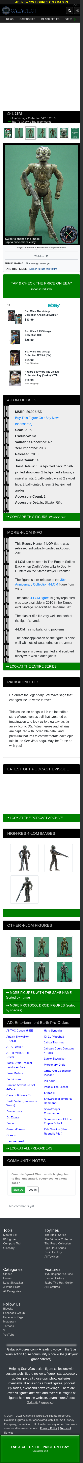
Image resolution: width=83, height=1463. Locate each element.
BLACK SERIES (50, 19)
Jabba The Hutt (54, 1042)
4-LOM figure (39, 598)
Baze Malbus (14, 1073)
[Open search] (69, 10)
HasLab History (54, 1278)
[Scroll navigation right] (75, 19)
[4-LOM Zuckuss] (41, 972)
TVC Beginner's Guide (59, 1273)
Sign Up (18, 1189)
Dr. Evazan (13, 1117)
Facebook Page (13, 1317)
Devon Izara (14, 1111)
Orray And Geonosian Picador (58, 1072)
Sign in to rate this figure (43, 269)
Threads (8, 1326)
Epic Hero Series (55, 1247)
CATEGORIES (27, 19)
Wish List (46, 256)
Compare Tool (12, 1243)
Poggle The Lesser (56, 1086)
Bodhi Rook (13, 1079)
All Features (52, 1286)
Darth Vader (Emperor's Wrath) (21, 1103)
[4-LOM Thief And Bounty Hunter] (18, 972)
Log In (33, 1189)
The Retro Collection (58, 1243)
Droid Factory (53, 1252)
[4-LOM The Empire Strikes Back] (64, 947)
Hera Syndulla (53, 1030)
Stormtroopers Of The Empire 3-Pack (58, 1121)
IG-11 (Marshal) (54, 1036)
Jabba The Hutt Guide (59, 1282)
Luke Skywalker (13, 1282)
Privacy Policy (48, 1428)
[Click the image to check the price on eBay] (41, 194)
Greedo (11, 1135)
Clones (7, 1273)
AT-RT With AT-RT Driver (18, 1055)
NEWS (9, 19)
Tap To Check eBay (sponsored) (32, 121)
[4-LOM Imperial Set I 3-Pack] (41, 947)
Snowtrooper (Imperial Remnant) (58, 1101)
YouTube (9, 1334)
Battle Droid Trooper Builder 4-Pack (19, 1065)
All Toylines (52, 1256)
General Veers (15, 1129)
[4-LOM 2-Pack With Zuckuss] (18, 947)
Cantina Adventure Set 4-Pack (20, 1087)
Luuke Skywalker (54, 1058)
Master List (10, 1234)
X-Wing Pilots (11, 1286)
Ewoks (7, 1278)
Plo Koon (49, 1080)
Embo (10, 1123)
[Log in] (77, 10)
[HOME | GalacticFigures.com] (18, 10)
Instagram (9, 1321)
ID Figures (10, 1239)
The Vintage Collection (26, 118)
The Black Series (55, 1234)
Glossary (9, 1247)
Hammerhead (15, 1141)
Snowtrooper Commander (52, 1111)
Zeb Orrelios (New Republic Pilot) (55, 1131)
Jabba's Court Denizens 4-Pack (59, 1050)
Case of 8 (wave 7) (18, 1095)
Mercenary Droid (54, 1064)
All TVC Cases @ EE (19, 1030)
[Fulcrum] (78, 5)
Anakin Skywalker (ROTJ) (17, 1038)
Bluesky (8, 1308)
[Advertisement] (41, 65)
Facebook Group (14, 1312)
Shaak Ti (49, 1092)
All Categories (12, 1291)
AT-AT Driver (14, 1046)
